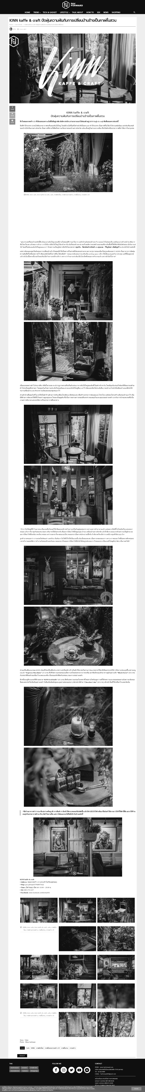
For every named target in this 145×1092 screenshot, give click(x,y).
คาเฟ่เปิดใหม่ (39, 1048)
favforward (15, 1068)
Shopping (116, 12)
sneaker (24, 1068)
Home (27, 12)
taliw (14, 29)
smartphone (15, 1071)
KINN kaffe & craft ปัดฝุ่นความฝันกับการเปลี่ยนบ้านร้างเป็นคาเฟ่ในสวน (43, 25)
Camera (25, 1071)
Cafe (27, 1048)
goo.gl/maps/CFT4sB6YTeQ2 (34, 885)
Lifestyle (64, 12)
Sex (98, 12)
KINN (33, 1048)
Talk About (77, 12)
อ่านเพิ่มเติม (56, 1090)
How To (90, 12)
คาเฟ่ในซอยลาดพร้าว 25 (52, 1048)
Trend (36, 12)
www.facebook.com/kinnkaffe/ (39, 893)
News (105, 12)
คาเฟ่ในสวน (64, 1048)
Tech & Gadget (50, 12)
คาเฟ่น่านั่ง (33, 1068)
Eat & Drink (18, 25)
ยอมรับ (136, 1089)
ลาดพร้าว (73, 1048)
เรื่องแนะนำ (22, 1056)
